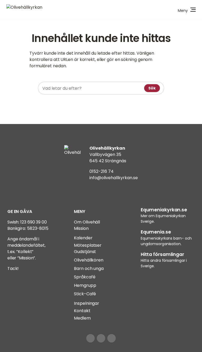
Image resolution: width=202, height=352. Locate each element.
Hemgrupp (85, 285)
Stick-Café (85, 294)
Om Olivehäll (87, 222)
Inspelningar (86, 303)
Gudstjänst (85, 252)
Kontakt (82, 311)
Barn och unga (89, 268)
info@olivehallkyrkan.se (113, 178)
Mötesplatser (88, 245)
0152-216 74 (101, 171)
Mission (81, 228)
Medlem (82, 318)
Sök (152, 88)
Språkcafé (84, 277)
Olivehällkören (88, 260)
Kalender (83, 238)
